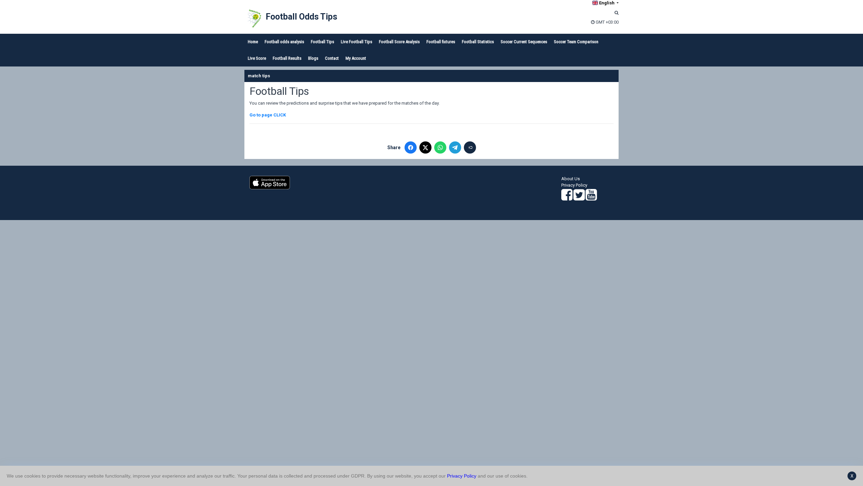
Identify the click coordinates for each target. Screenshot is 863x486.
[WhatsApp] (440, 147)
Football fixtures (440, 41)
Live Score (257, 58)
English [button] (607, 2)
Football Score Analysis (399, 41)
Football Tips (322, 41)
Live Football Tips (356, 41)
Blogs (313, 58)
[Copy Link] (470, 147)
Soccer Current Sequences (524, 41)
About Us (570, 178)
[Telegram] (455, 147)
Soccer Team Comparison (576, 41)
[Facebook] (411, 147)
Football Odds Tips (301, 17)
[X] (425, 147)
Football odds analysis (284, 41)
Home (253, 41)
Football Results (287, 58)
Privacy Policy (574, 185)
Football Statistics (478, 41)
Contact (332, 58)
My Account (356, 58)
